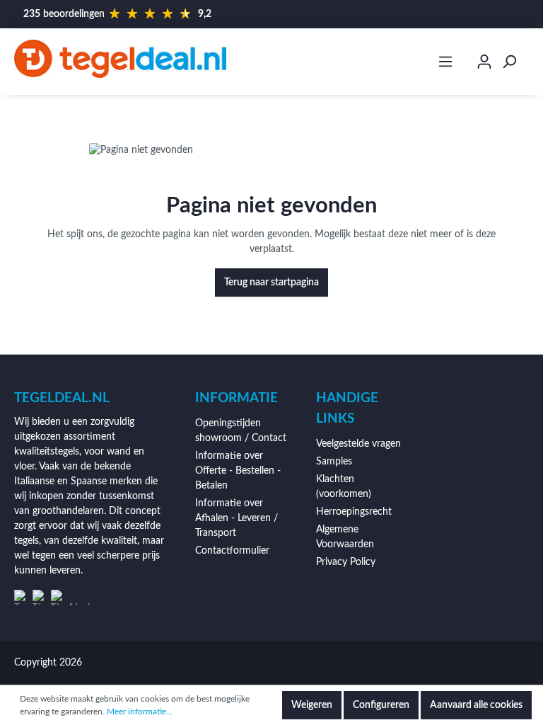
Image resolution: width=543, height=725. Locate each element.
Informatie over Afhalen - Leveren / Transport (236, 518)
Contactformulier (232, 551)
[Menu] (445, 61)
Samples (334, 462)
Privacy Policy (345, 562)
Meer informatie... (140, 711)
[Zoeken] (509, 61)
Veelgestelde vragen (358, 444)
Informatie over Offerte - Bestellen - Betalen (238, 471)
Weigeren (311, 705)
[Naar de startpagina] (120, 59)
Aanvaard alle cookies (476, 705)
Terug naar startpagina (271, 282)
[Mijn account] (484, 64)
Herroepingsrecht (354, 512)
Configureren (381, 705)
